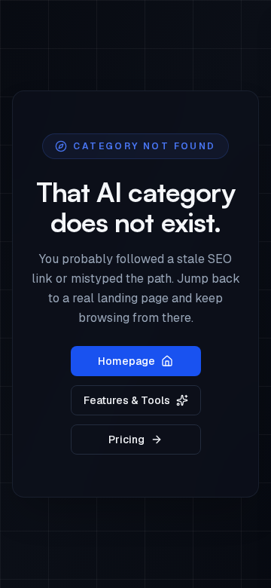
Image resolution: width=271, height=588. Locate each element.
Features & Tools (127, 400)
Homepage (126, 361)
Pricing (126, 439)
